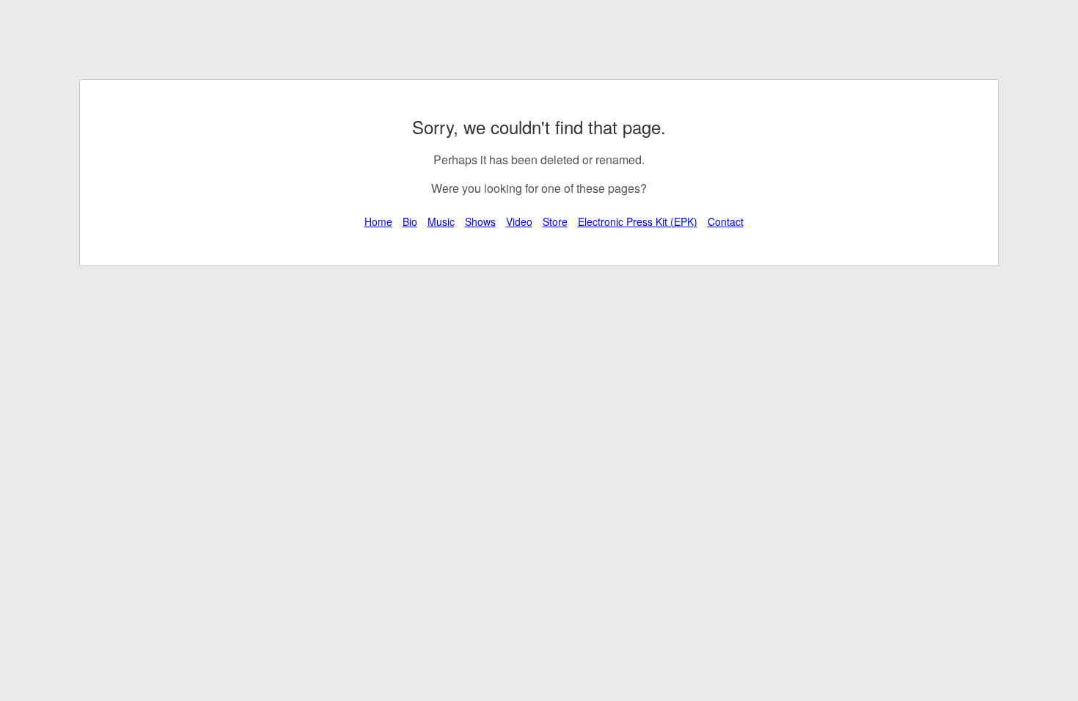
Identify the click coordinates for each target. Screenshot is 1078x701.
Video (519, 221)
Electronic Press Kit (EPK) (637, 221)
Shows (480, 221)
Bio (410, 221)
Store (555, 221)
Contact (726, 221)
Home (378, 221)
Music (441, 221)
